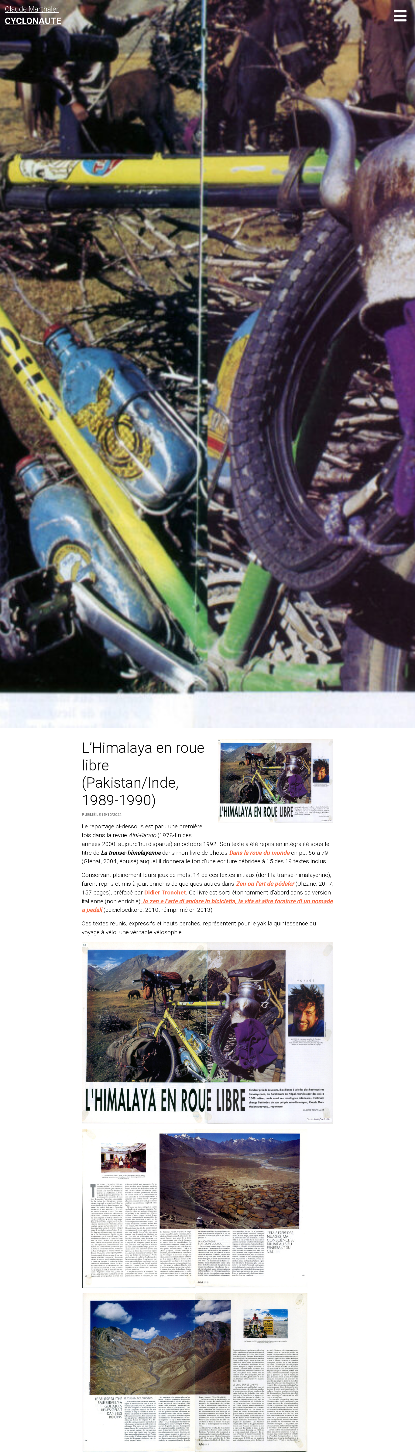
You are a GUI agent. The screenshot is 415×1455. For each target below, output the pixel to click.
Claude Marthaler (33, 15)
